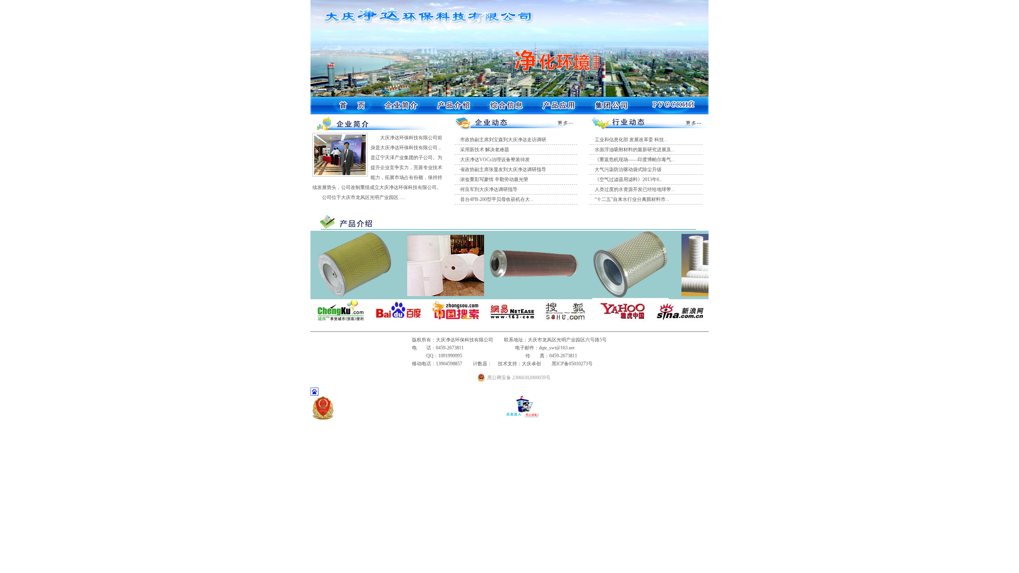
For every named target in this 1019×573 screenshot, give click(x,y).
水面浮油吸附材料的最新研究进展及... (635, 149)
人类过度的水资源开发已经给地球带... (635, 189)
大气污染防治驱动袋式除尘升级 (628, 169)
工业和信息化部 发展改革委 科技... (631, 139)
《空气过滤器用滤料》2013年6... (629, 179)
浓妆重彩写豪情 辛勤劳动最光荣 (494, 179)
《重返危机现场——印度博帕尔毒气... (635, 159)
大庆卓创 (531, 363)
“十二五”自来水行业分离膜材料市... (632, 199)
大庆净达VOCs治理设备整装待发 (495, 159)
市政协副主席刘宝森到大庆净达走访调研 (503, 139)
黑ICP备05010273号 (572, 363)
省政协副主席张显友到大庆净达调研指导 (503, 169)
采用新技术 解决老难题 (484, 149)
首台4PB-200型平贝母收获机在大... (496, 199)
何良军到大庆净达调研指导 (488, 189)
